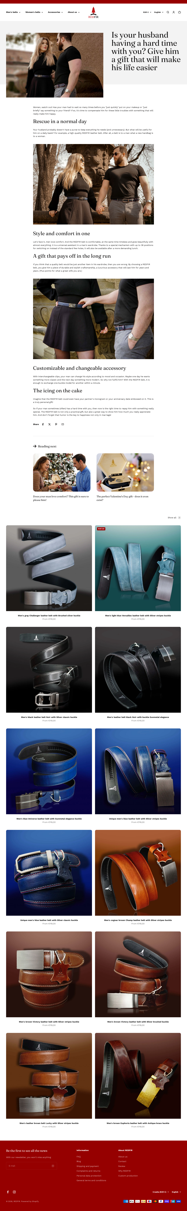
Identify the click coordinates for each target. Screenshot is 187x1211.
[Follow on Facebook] (8, 1192)
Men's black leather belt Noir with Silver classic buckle (49, 717)
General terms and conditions (91, 1180)
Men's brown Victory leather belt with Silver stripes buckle (49, 1022)
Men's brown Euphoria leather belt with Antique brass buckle (138, 1123)
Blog (79, 1161)
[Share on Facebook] (42, 424)
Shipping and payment (88, 1166)
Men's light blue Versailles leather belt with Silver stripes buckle (138, 615)
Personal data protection (89, 1176)
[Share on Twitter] (49, 424)
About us (72, 12)
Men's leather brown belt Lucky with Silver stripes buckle (49, 1123)
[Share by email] (62, 424)
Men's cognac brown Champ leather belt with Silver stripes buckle (138, 920)
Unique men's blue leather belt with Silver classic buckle (49, 920)
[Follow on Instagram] (14, 1192)
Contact (122, 1161)
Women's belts (32, 12)
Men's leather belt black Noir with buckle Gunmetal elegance (138, 717)
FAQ (79, 1156)
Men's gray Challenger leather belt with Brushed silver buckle (49, 615)
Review (121, 1166)
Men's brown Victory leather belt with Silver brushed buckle (138, 1022)
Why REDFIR (124, 1171)
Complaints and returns (88, 1171)
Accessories (54, 12)
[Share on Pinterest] (56, 424)
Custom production (128, 1176)
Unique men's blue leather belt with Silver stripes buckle (138, 819)
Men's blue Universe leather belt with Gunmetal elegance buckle (49, 819)
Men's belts (12, 12)
